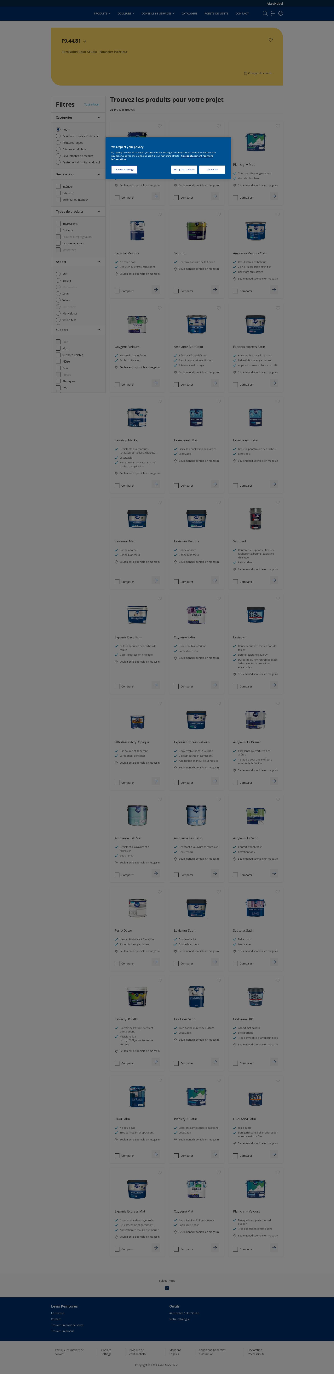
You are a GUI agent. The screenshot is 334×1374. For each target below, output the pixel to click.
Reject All (212, 169)
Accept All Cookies (184, 169)
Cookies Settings (124, 169)
